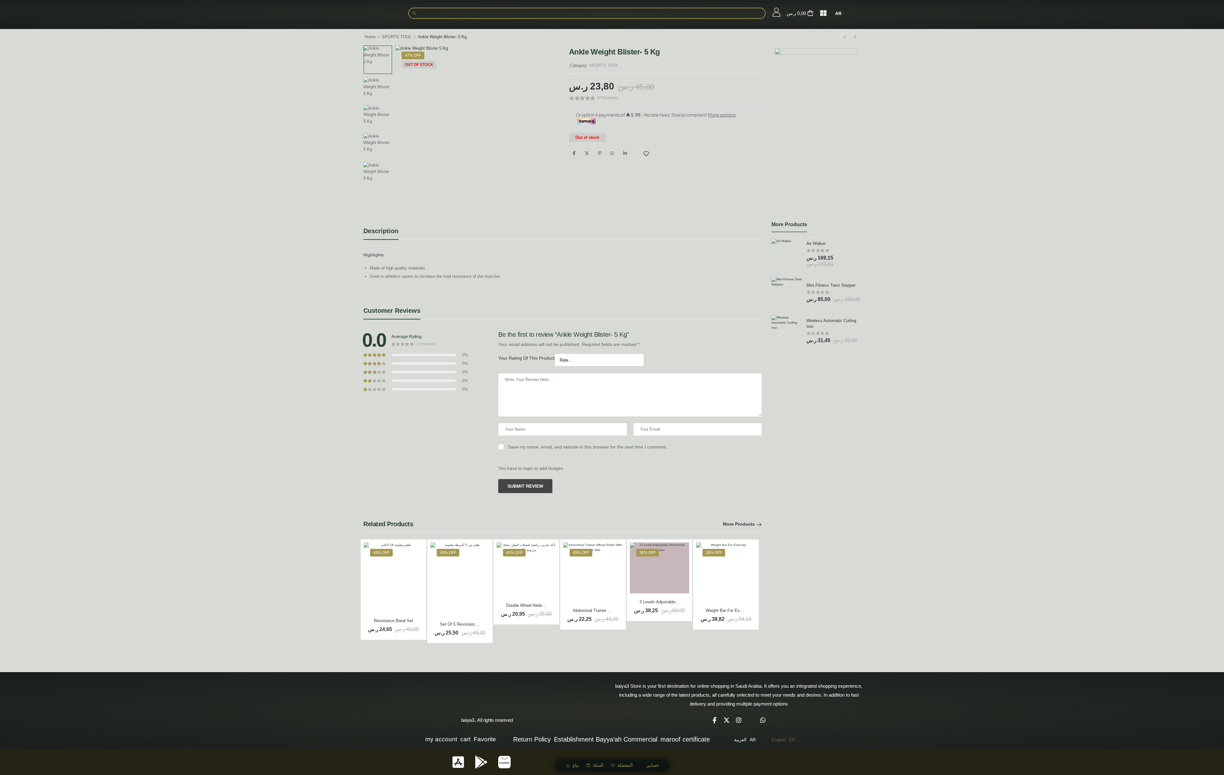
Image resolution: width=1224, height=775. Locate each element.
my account (441, 739)
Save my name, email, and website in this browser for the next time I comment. (587, 446)
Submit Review (525, 486)
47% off (413, 55)
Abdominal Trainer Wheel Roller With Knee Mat (616, 610)
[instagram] (738, 720)
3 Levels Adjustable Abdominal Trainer (674, 601)
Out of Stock (419, 64)
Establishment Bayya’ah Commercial (605, 739)
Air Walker (816, 243)
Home (370, 36)
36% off (647, 552)
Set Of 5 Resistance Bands (465, 624)
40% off (514, 552)
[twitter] (726, 720)
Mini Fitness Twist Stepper (831, 285)
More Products (739, 524)
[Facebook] (574, 153)
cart (465, 739)
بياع (575, 765)
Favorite (485, 739)
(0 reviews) (607, 98)
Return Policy (532, 739)
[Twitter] (587, 153)
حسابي (652, 765)
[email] (751, 720)
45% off (381, 552)
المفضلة (625, 765)
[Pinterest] (599, 153)
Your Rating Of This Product (526, 358)
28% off (714, 552)
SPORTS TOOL (397, 36)
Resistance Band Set (393, 620)
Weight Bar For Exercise (728, 610)
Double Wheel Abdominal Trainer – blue (542, 605)
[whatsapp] (763, 720)
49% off (581, 552)
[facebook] (714, 720)
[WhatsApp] (612, 153)
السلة (598, 765)
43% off (448, 552)
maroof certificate (685, 739)
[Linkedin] (625, 153)
